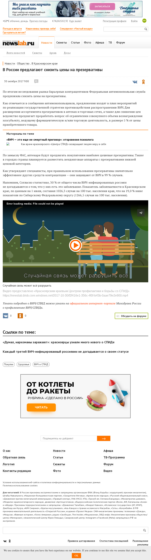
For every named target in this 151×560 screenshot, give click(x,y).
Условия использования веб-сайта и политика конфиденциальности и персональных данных (51, 482)
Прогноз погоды (38, 21)
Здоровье (23, 364)
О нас (6, 451)
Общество (23, 63)
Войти (134, 21)
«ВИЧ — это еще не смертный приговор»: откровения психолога (50, 139)
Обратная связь (14, 457)
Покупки (8, 364)
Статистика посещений (113, 540)
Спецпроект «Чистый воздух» (76, 28)
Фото (57, 471)
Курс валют (75, 21)
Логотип (9, 464)
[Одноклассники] (10, 541)
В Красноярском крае (45, 63)
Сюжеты (59, 464)
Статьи (58, 457)
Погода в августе (12, 28)
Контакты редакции (17, 471)
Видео (107, 471)
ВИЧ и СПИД (41, 364)
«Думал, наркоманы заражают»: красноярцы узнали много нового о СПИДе (59, 342)
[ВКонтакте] (5, 541)
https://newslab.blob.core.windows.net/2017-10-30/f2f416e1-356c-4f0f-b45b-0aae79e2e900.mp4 (65, 295)
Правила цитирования (81, 540)
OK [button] (76, 555)
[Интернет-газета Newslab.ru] (18, 42)
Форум (108, 464)
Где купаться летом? (14, 32)
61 (36, 81)
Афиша (108, 451)
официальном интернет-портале (92, 303)
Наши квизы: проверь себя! (41, 28)
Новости (10, 63)
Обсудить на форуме (133, 316)
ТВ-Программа (114, 457)
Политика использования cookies (20, 485)
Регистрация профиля (114, 21)
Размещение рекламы (140, 542)
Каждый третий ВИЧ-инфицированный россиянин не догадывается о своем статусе (66, 351)
